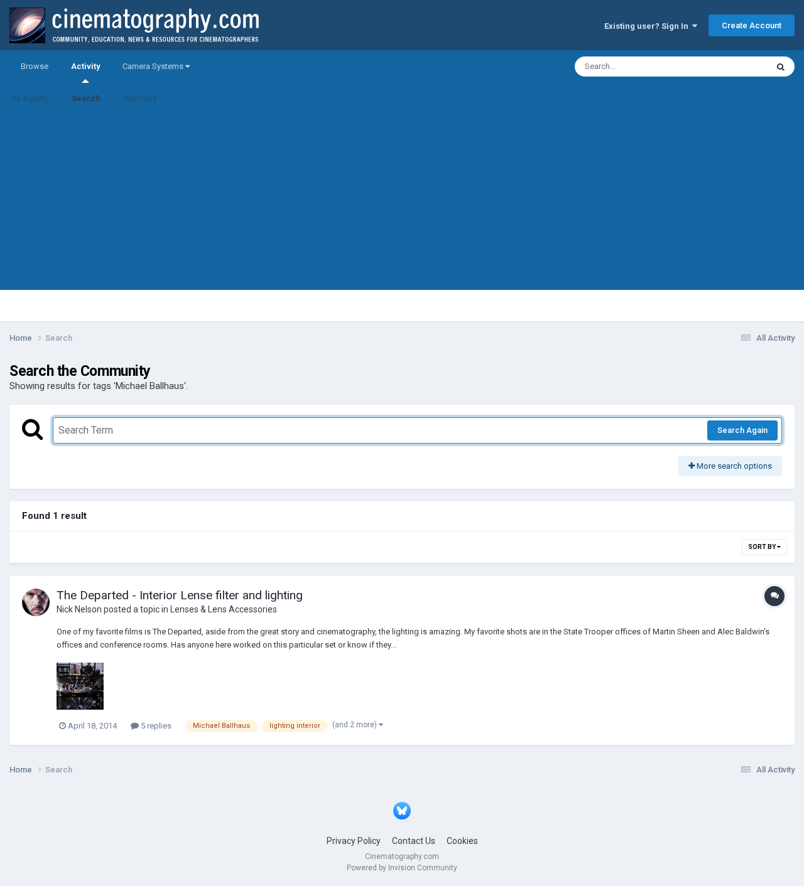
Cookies (462, 841)
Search (86, 98)
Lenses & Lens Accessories (223, 609)
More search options (733, 466)
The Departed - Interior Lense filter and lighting (180, 595)
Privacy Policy (354, 841)
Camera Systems (153, 66)
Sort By (762, 546)
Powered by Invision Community (402, 867)
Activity (85, 66)
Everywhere (730, 66)
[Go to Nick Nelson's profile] (36, 602)
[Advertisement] (402, 202)
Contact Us (413, 841)
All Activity (30, 98)
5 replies (155, 725)
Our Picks (140, 98)
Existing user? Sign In (648, 26)
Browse (34, 66)
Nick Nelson (79, 609)
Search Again (742, 430)
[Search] (781, 66)
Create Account (751, 25)
